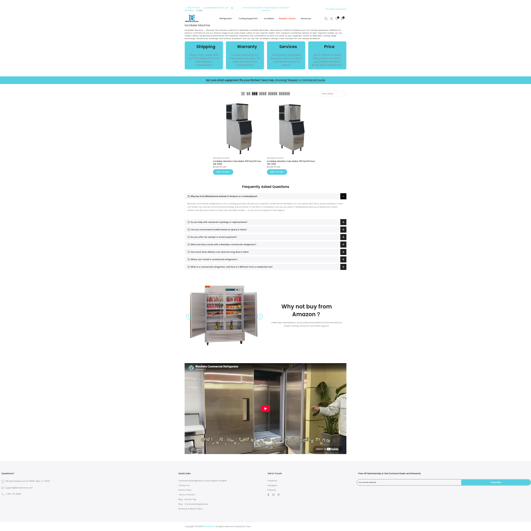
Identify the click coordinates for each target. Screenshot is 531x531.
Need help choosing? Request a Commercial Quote (265, 80)
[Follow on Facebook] (268, 494)
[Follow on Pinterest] (278, 494)
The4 (248, 526)
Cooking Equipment (248, 18)
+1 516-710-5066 (13, 494)
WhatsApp (189, 10)
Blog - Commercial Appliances (193, 504)
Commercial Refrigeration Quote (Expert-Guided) (202, 480)
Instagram (273, 485)
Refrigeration (226, 18)
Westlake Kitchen (221, 158)
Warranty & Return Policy (190, 508)
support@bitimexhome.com (217, 7)
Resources (306, 18)
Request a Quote (287, 18)
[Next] (260, 316)
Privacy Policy (184, 490)
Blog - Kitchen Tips (187, 499)
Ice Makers (269, 18)
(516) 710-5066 (193, 7)
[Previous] (189, 316)
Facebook (272, 480)
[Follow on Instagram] (273, 494)
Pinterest (272, 490)
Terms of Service (186, 494)
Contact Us (183, 485)
